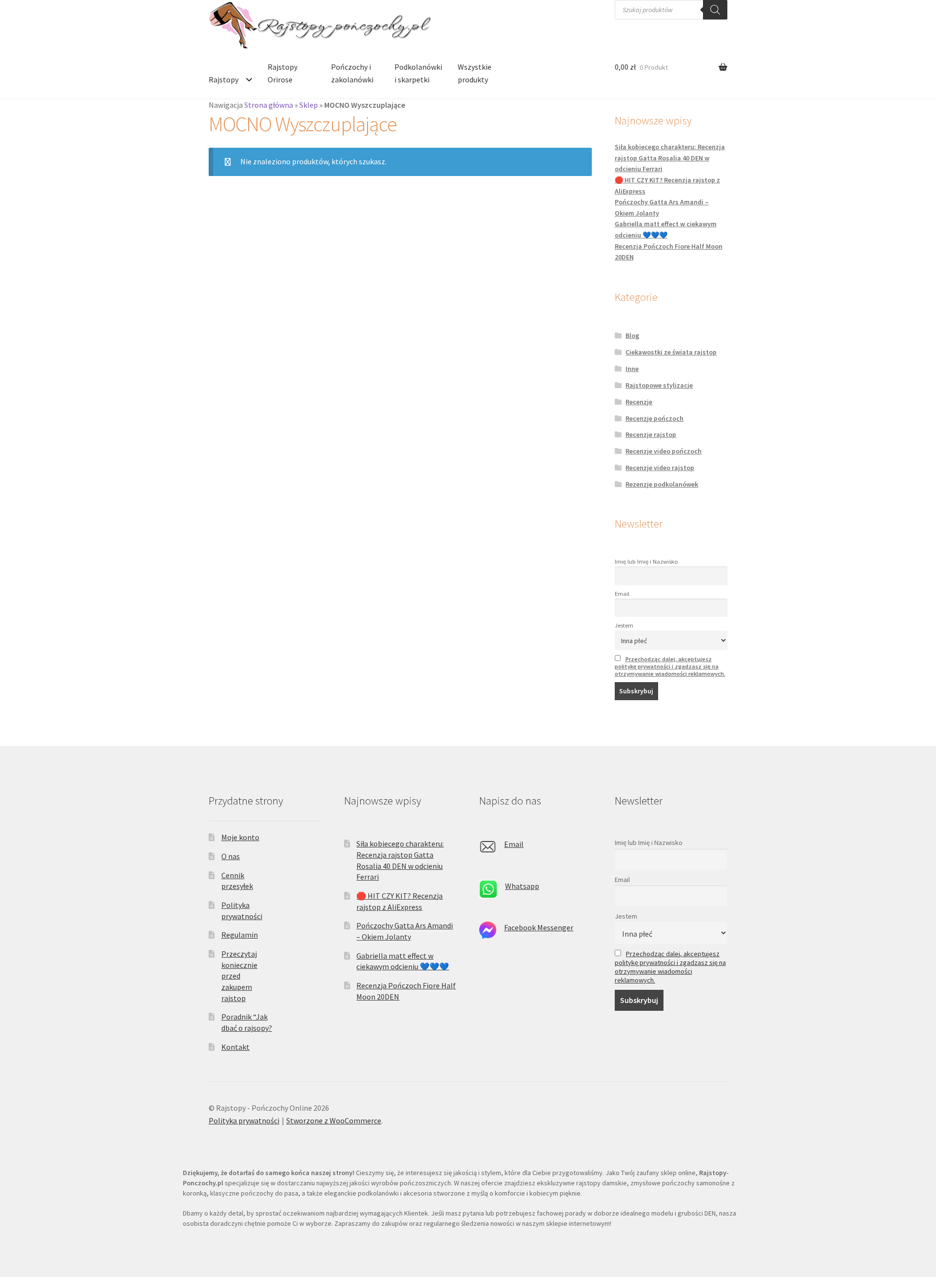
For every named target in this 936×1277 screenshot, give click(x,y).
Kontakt (235, 1047)
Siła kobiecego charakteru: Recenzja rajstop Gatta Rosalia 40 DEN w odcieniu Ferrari (670, 157)
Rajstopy (223, 79)
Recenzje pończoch (654, 418)
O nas (230, 856)
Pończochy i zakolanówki (352, 73)
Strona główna (268, 105)
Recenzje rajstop (650, 434)
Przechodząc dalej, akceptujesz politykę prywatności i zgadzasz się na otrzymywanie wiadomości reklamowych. (670, 666)
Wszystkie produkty (474, 73)
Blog (632, 335)
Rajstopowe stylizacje (659, 385)
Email (622, 593)
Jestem (624, 625)
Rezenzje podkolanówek (661, 484)
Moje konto (240, 837)
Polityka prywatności (244, 1120)
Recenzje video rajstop (659, 467)
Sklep (308, 105)
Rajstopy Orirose (282, 73)
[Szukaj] (715, 10)
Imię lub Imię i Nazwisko (646, 561)
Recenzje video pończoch (663, 451)
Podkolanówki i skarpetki (418, 73)
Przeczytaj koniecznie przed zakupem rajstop (239, 976)
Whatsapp (522, 886)
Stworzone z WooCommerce (333, 1120)
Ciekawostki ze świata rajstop (671, 352)
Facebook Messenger (538, 927)
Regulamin (239, 935)
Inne (632, 368)
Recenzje (638, 401)
